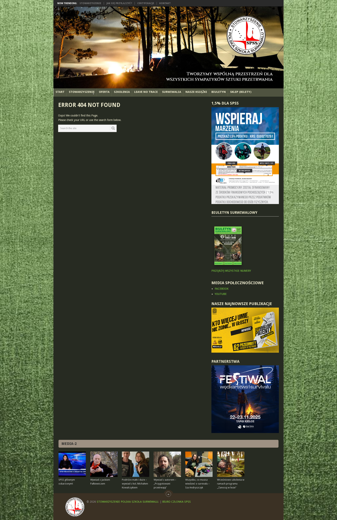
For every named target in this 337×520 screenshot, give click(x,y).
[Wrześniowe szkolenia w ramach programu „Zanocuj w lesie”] (230, 464)
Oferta (104, 92)
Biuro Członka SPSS (176, 501)
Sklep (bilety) (240, 92)
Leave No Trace (146, 92)
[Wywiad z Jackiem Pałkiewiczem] (104, 464)
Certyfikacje (145, 3)
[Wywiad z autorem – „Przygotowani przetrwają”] (167, 464)
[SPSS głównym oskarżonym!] (72, 464)
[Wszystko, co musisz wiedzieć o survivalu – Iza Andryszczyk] (199, 464)
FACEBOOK (222, 288)
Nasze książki (196, 92)
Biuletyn (218, 92)
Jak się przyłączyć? (119, 3)
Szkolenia (122, 92)
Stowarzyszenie (90, 3)
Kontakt (165, 3)
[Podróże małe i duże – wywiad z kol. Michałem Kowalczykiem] (135, 464)
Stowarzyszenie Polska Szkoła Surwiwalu (127, 501)
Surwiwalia (171, 92)
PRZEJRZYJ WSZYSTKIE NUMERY (231, 270)
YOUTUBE (221, 293)
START (60, 92)
